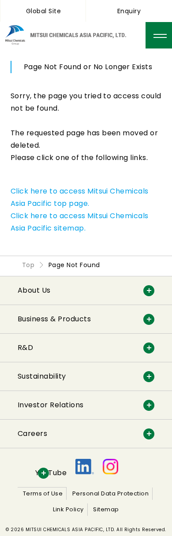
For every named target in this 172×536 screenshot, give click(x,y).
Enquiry (129, 11)
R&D (25, 347)
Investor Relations (51, 405)
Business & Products (54, 319)
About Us (34, 290)
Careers (32, 433)
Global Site (43, 11)
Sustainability (42, 376)
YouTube (51, 473)
